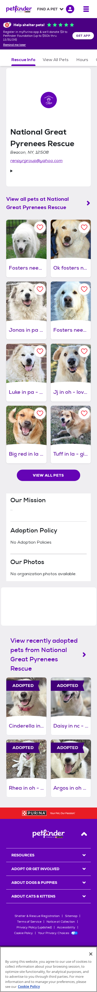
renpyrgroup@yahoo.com (36, 160)
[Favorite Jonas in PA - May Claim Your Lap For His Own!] (40, 289)
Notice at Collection (61, 922)
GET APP (83, 36)
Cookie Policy (23, 933)
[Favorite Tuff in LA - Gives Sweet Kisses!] (84, 413)
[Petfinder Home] (19, 9)
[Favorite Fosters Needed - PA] (84, 289)
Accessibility (66, 927)
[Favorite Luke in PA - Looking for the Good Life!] (40, 351)
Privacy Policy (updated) (34, 927)
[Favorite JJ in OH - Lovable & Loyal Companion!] (84, 351)
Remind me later (14, 45)
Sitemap (71, 916)
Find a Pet (47, 9)
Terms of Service (29, 922)
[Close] (90, 954)
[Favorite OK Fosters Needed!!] (84, 227)
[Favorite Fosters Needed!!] (40, 227)
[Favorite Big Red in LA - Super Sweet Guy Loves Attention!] (40, 413)
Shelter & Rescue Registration (37, 916)
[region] (48, 969)
